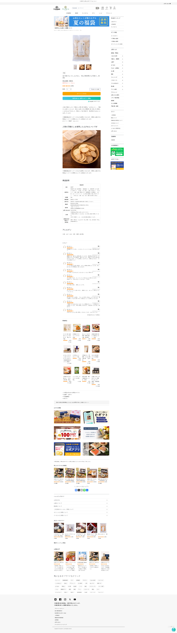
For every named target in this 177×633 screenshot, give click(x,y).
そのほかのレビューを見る (93, 314)
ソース (80, 586)
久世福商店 (68, 13)
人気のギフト (114, 21)
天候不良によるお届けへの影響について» (63, 28)
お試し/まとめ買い (115, 95)
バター (98, 589)
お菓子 (112, 62)
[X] (78, 491)
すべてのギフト (114, 35)
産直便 (76, 13)
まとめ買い (80, 583)
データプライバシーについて (61, 624)
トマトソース (92, 592)
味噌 (74, 589)
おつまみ (57, 586)
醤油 (93, 589)
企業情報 (57, 619)
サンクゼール (85, 13)
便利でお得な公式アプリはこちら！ (89, 1)
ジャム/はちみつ (115, 83)
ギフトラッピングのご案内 (116, 44)
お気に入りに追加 (95, 89)
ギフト (93, 13)
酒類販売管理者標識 (59, 617)
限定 (85, 586)
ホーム (55, 30)
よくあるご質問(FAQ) (115, 128)
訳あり (65, 583)
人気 (86, 583)
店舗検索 (113, 139)
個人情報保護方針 (58, 610)
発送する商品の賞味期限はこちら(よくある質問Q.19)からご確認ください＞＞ (72, 402)
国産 (70, 589)
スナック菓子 (101, 586)
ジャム (56, 589)
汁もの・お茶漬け (115, 68)
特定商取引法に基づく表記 (60, 613)
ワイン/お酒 (114, 89)
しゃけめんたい (58, 583)
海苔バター (99, 583)
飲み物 (112, 86)
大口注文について (115, 123)
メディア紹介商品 (115, 97)
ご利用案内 (113, 115)
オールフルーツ (58, 592)
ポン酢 (69, 586)
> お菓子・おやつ (67, 394)
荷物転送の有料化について (116, 120)
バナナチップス (92, 586)
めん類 (112, 71)
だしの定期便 (114, 103)
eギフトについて (114, 125)
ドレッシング (114, 77)
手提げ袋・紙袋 (114, 106)
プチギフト (85, 580)
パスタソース (86, 589)
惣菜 (112, 74)
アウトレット (109, 13)
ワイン (79, 589)
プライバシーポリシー (59, 608)
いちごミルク (100, 580)
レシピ (100, 13)
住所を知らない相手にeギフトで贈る (81, 98)
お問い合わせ (167, 3)
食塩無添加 (79, 592)
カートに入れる (81, 93)
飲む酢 (75, 586)
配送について (114, 117)
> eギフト (65, 398)
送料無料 (78, 580)
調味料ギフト (63, 589)
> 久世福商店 (66, 396)
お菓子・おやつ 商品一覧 (62, 30)
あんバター (92, 583)
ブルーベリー (100, 592)
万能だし (63, 586)
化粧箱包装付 (65, 580)
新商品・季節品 (114, 53)
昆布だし (66, 592)
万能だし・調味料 (115, 58)
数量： (64, 89)
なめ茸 (85, 592)
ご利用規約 (57, 615)
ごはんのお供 (92, 580)
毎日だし (72, 592)
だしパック (57, 580)
